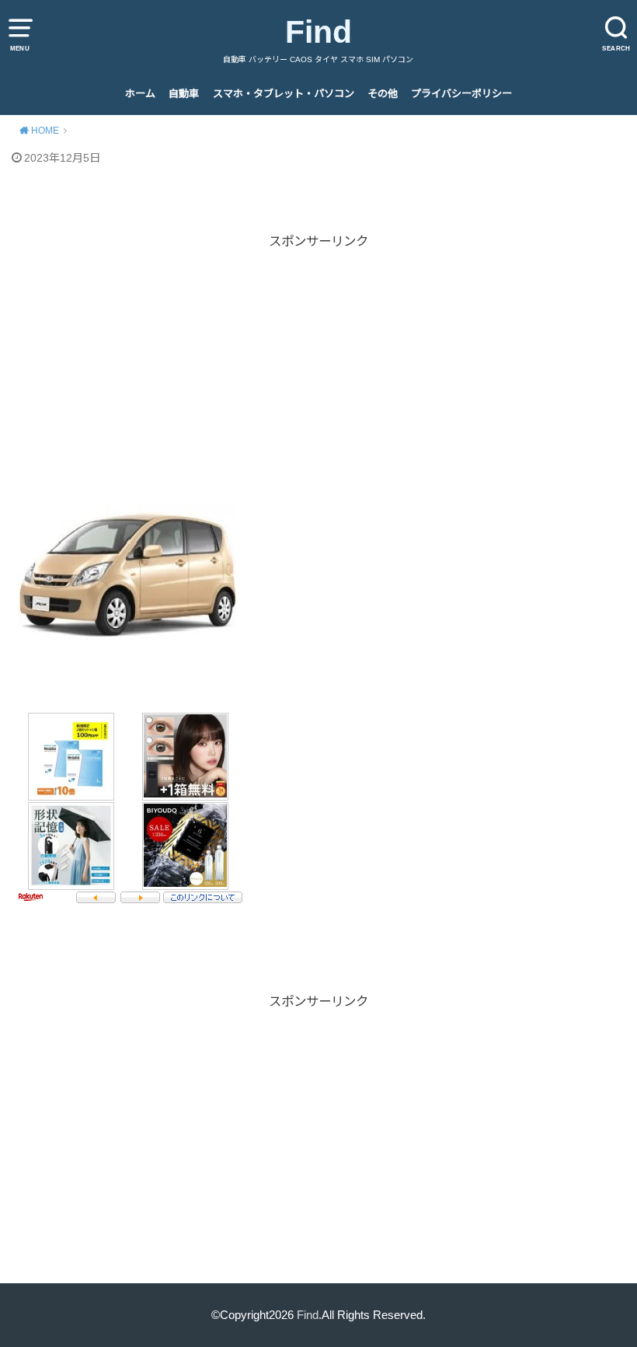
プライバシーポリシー (461, 93)
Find (318, 32)
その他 (382, 93)
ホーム (140, 93)
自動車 (184, 93)
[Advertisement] (318, 360)
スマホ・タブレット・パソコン (283, 93)
